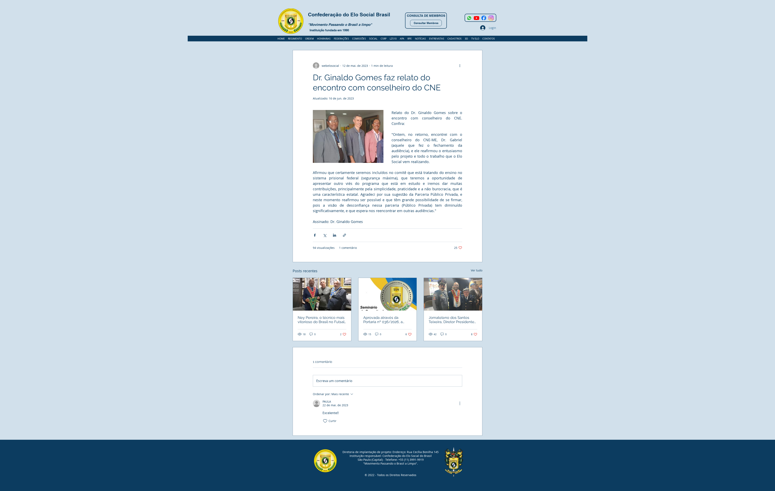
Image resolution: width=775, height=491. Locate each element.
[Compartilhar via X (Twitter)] (325, 235)
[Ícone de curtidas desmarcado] (325, 421)
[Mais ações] (459, 65)
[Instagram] (491, 18)
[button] (454, 38)
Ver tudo (476, 270)
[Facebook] (484, 18)
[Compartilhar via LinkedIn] (334, 235)
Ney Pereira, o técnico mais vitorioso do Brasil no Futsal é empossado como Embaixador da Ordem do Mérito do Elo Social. (321, 319)
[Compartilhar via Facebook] (315, 235)
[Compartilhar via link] (344, 235)
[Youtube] (476, 18)
